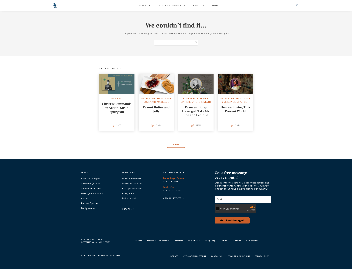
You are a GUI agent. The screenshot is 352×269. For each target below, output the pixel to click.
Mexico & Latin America (158, 241)
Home (176, 144)
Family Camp (169, 187)
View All (127, 209)
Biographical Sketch (196, 98)
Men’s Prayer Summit (174, 178)
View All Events (172, 198)
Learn (142, 5)
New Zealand (252, 241)
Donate (174, 256)
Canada (138, 241)
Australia (236, 241)
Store (215, 5)
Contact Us (216, 256)
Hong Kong (210, 241)
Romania (178, 241)
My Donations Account (194, 256)
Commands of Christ (235, 101)
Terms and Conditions (239, 256)
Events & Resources (169, 5)
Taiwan (223, 241)
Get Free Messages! (232, 220)
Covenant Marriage (156, 101)
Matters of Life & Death (156, 98)
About (196, 5)
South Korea (194, 241)
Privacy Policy (262, 256)
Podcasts (117, 98)
